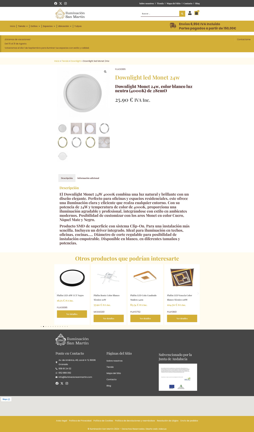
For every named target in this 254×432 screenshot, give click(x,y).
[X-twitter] (60, 3)
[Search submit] (182, 14)
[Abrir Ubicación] (71, 26)
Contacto (187, 3)
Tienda (160, 3)
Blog (197, 3)
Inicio (57, 61)
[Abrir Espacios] (54, 26)
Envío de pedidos (189, 420)
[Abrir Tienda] (27, 26)
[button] (105, 71)
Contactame (244, 39)
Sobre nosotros (146, 3)
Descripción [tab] (67, 178)
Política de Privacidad (80, 420)
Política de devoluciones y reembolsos (135, 420)
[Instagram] (65, 3)
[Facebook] (55, 3)
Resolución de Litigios (167, 420)
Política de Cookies (103, 420)
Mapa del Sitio (174, 3)
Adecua (162, 428)
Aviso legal (61, 420)
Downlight (76, 61)
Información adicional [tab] (88, 178)
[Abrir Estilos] (39, 26)
